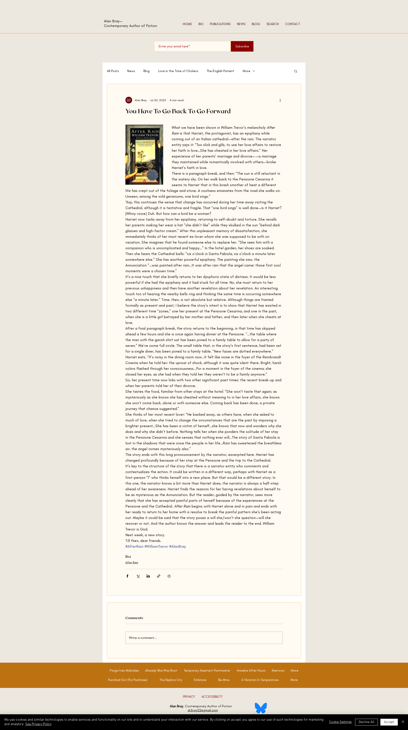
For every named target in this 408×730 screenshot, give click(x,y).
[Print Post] (169, 576)
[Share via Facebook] (127, 576)
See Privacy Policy (38, 724)
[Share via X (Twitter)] (138, 576)
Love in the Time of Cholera (178, 71)
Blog (146, 71)
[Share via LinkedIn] (148, 576)
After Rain (131, 562)
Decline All (366, 722)
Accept (389, 722)
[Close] (402, 722)
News (131, 71)
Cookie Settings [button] (340, 722)
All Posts (113, 71)
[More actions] (280, 100)
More (246, 71)
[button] (296, 71)
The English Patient (220, 71)
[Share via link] (159, 576)
